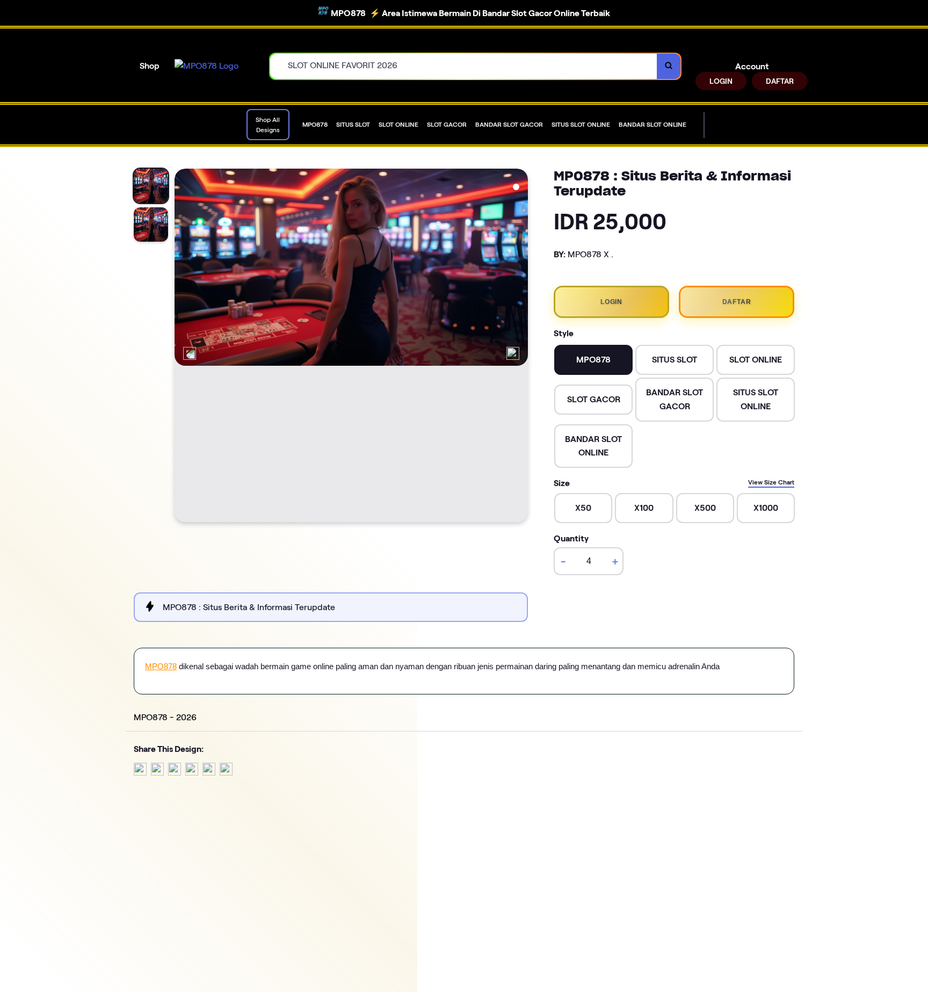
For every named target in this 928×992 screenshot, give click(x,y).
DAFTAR (780, 81)
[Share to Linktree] (174, 772)
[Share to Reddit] (208, 772)
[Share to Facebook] (157, 772)
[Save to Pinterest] (191, 772)
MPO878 (161, 666)
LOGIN (721, 81)
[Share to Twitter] (140, 772)
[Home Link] (206, 66)
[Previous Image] (190, 353)
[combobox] (463, 66)
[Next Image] (513, 353)
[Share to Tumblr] (226, 772)
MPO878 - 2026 (165, 717)
